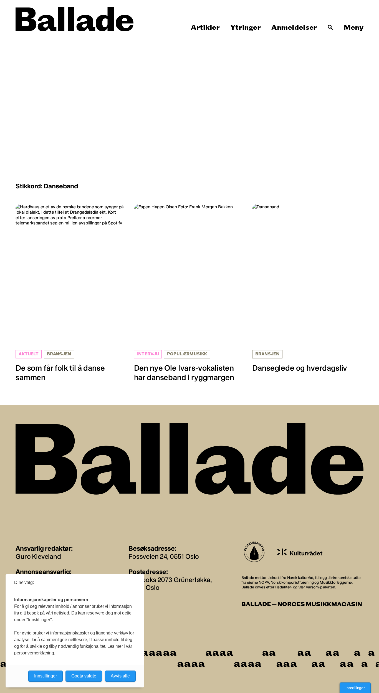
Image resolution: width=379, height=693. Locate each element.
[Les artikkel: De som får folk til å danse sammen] (71, 293)
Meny (353, 27)
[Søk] (330, 27)
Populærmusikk (187, 354)
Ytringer (245, 27)
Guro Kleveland (38, 556)
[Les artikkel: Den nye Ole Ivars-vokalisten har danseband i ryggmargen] (189, 293)
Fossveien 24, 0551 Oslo (163, 556)
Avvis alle (120, 676)
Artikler (205, 27)
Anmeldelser (294, 27)
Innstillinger (355, 688)
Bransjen (59, 354)
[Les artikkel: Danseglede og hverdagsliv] (307, 288)
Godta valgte (83, 676)
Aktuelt (29, 354)
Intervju (148, 354)
